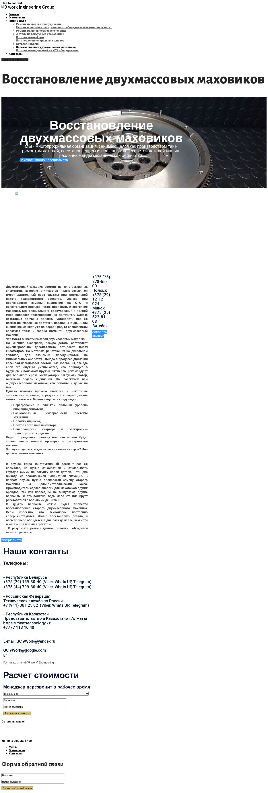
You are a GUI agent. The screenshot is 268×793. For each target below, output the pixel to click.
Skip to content (11, 3)
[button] (44, 160)
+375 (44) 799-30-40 (16, 735)
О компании (17, 750)
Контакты (16, 753)
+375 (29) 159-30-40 (14, 59)
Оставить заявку (13, 721)
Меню (13, 747)
